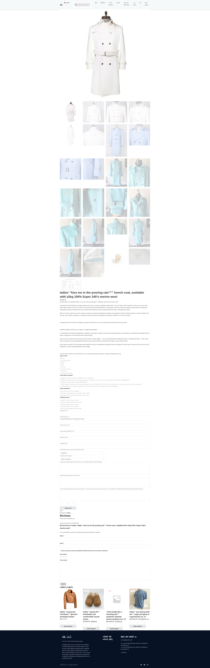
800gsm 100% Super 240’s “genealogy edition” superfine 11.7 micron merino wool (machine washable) (95, 380)
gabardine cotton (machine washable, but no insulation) (77, 378)
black (62, 362)
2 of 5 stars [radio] (62, 556)
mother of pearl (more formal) (70, 400)
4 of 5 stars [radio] (65, 556)
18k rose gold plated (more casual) (71, 408)
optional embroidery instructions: (70, 475)
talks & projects (146, 4)
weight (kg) (64, 443)
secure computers (111, 4)
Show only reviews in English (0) (69, 523)
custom (66, 373)
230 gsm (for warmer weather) (70, 391)
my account (134, 4)
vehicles (118, 3)
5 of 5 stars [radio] (66, 556)
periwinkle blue (65, 360)
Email (62, 543)
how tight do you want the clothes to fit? (72, 449)
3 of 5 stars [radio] (63, 556)
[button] (148, 12)
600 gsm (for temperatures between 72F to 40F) (75, 393)
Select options (68, 626)
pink (62, 365)
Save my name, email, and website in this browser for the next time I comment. (84, 550)
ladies (96, 3)
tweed (63, 367)
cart (140, 3)
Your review (64, 560)
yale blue (64, 371)
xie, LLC (66, 636)
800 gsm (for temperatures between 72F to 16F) (75, 395)
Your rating (63, 554)
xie (61, 4)
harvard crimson (66, 369)
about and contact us (128, 636)
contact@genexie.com (126, 640)
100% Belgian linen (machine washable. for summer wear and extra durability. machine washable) (89, 386)
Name (62, 536)
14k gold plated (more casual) (70, 404)
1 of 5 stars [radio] (60, 556)
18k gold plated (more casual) (69, 406)
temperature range (66, 456)
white (63, 358)
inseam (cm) (64, 437)
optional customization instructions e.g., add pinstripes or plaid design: (81, 462)
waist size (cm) (65, 425)
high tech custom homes (126, 4)
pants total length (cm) (67, 431)
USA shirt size (64, 417)
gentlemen (102, 3)
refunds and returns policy (107, 638)
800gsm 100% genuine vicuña (74, 382)
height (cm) (64, 410)
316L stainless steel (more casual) (71, 402)
